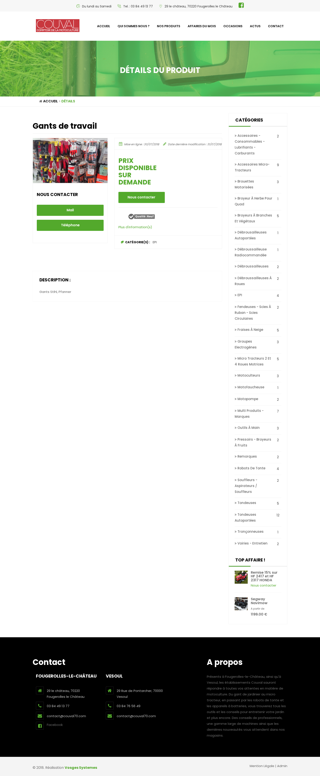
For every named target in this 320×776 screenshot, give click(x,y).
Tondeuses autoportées (245, 517)
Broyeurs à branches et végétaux (253, 218)
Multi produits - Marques (249, 413)
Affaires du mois (202, 26)
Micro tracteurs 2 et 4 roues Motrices (253, 361)
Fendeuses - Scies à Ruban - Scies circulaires (253, 312)
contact (276, 26)
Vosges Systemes (81, 767)
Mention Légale (262, 766)
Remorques (247, 456)
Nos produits (168, 26)
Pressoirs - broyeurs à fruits (253, 442)
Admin (282, 766)
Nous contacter (141, 197)
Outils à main (248, 427)
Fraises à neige (250, 329)
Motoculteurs (248, 375)
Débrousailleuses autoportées (251, 235)
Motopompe (247, 399)
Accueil (103, 26)
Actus (255, 26)
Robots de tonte (251, 468)
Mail (70, 210)
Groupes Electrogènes (246, 344)
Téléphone (70, 225)
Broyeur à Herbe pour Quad (253, 201)
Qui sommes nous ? (134, 26)
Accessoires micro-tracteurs (252, 167)
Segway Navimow (259, 601)
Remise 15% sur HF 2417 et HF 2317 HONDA (264, 576)
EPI (155, 242)
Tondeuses (246, 502)
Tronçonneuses (250, 531)
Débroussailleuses (253, 266)
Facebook (55, 724)
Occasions (233, 26)
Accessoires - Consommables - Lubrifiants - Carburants (250, 144)
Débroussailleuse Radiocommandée (251, 252)
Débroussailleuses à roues (253, 281)
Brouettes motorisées (244, 184)
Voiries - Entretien (252, 543)
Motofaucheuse (250, 387)
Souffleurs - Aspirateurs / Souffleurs (246, 486)
